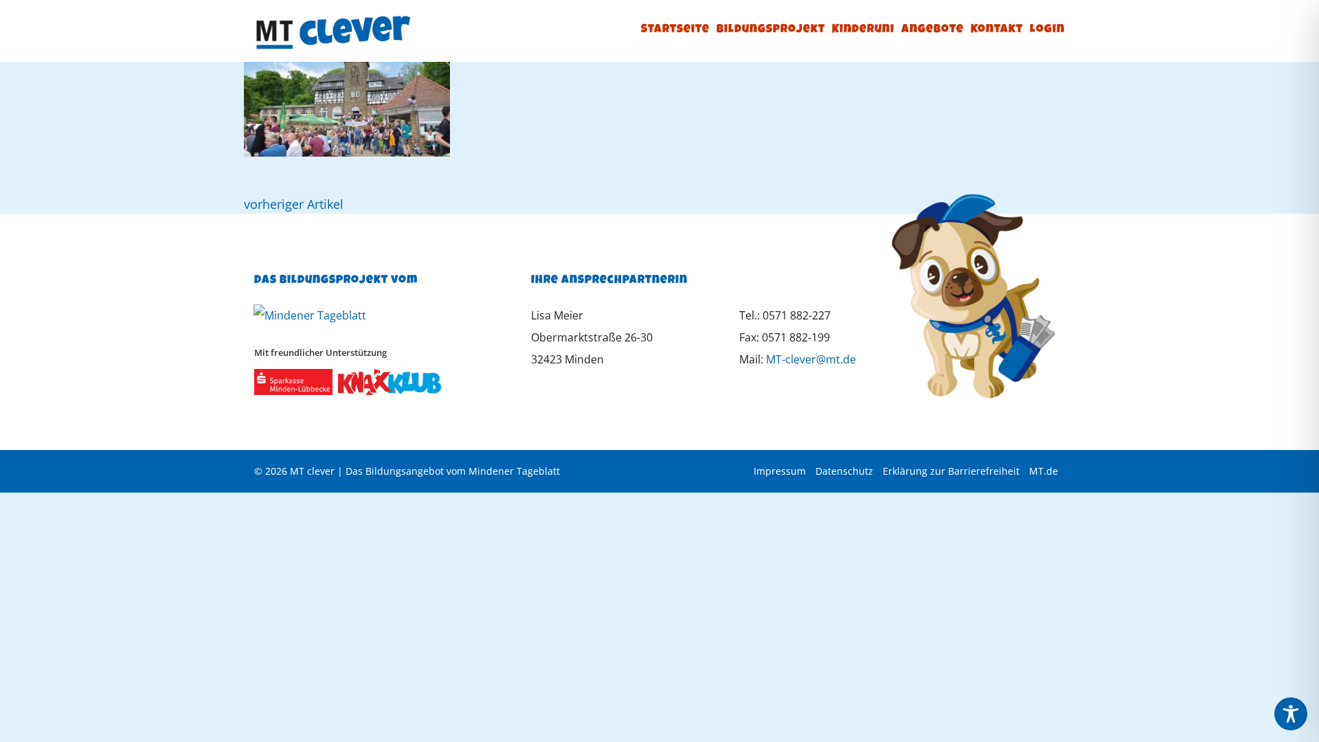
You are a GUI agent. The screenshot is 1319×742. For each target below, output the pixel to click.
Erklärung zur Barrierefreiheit (951, 470)
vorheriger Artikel (293, 204)
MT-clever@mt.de (811, 359)
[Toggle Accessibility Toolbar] (1291, 714)
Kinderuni (863, 30)
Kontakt (997, 30)
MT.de (1043, 470)
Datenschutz (844, 470)
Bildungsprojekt (771, 30)
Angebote (932, 30)
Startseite (675, 30)
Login (1047, 30)
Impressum (780, 470)
